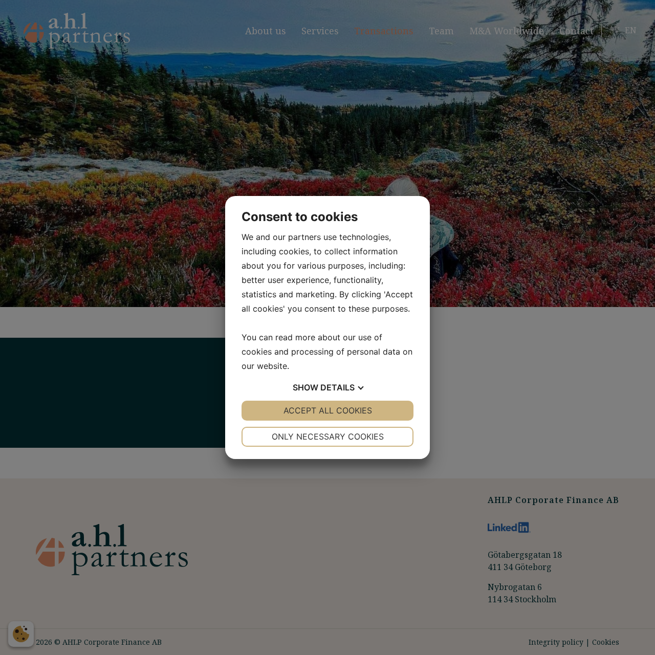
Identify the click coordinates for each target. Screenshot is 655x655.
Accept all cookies (327, 410)
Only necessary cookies (328, 436)
